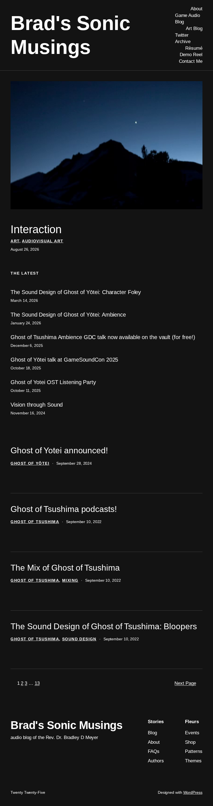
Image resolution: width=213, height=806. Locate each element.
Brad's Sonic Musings (66, 725)
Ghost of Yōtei (30, 463)
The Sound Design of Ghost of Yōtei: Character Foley (76, 292)
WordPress (192, 792)
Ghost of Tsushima (35, 521)
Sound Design (79, 639)
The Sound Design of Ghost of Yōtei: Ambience (68, 315)
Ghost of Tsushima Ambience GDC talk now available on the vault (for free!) (103, 337)
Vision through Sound (37, 405)
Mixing (70, 580)
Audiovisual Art (42, 241)
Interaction (36, 229)
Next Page (185, 683)
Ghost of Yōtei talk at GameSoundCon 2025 (64, 360)
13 (37, 683)
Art (15, 241)
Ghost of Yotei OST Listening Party (53, 382)
